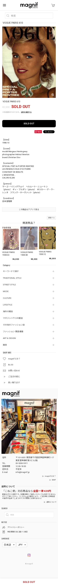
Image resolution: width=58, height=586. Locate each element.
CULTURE (7, 298)
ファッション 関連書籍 (13, 331)
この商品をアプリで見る (29, 209)
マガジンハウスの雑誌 (13, 318)
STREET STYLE (9, 285)
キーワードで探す (11, 271)
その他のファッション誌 (14, 325)
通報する (51, 218)
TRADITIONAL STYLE (12, 278)
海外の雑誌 (8, 311)
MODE (5, 291)
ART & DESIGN (9, 338)
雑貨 (5, 345)
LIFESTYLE (7, 305)
